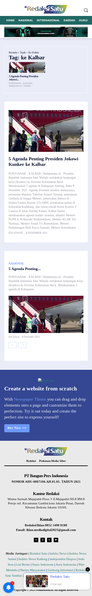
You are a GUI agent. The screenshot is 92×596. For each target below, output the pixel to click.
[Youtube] (56, 540)
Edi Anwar (16, 232)
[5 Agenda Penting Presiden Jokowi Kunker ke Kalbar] (27, 67)
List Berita (23, 564)
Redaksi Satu (38, 553)
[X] (49, 540)
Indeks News (58, 553)
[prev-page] (13, 345)
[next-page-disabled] (22, 345)
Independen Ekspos (63, 559)
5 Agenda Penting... (25, 269)
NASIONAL (16, 263)
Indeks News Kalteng (33, 559)
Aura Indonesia (66, 564)
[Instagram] (42, 540)
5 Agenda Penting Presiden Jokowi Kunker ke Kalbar (43, 161)
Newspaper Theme (30, 399)
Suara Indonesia (42, 564)
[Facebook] (36, 540)
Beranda (13, 52)
